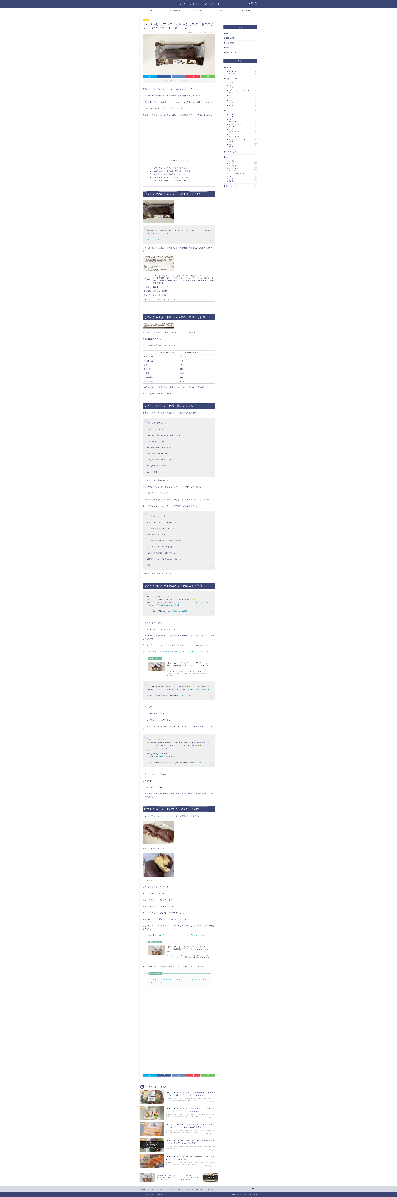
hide (185, 161)
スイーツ (146, 20)
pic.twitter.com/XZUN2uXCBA (198, 689)
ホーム (151, 10)
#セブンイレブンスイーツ (156, 739)
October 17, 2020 (183, 695)
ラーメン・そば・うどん (242, 139)
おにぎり (242, 85)
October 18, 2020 (180, 611)
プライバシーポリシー (147, 1194)
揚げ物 (242, 103)
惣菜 (242, 100)
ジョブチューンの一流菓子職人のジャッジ (169, 174)
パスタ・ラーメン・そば (242, 173)
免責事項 (159, 1194)
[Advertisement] (179, 135)
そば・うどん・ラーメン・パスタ (242, 90)
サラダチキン (242, 71)
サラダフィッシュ (242, 124)
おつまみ (242, 82)
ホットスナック (242, 137)
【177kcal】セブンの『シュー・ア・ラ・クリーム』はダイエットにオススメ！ (177, 652)
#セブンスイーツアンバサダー (189, 602)
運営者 (222, 10)
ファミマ (241, 110)
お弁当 (242, 87)
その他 (241, 67)
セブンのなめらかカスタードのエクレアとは (170, 168)
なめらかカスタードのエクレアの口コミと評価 (171, 177)
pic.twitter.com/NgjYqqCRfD (168, 605)
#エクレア (154, 605)
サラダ (242, 93)
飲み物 (242, 105)
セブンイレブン (153, 239)
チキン (242, 129)
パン (242, 97)
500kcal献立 (175, 10)
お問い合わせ (246, 10)
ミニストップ (241, 152)
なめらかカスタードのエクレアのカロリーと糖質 (172, 171)
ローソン (241, 157)
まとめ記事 (199, 10)
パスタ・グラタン (242, 132)
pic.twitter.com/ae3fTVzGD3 (164, 756)
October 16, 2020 (194, 763)
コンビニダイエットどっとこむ (198, 4)
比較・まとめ (241, 186)
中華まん (242, 142)
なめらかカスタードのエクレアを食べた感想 (170, 180)
